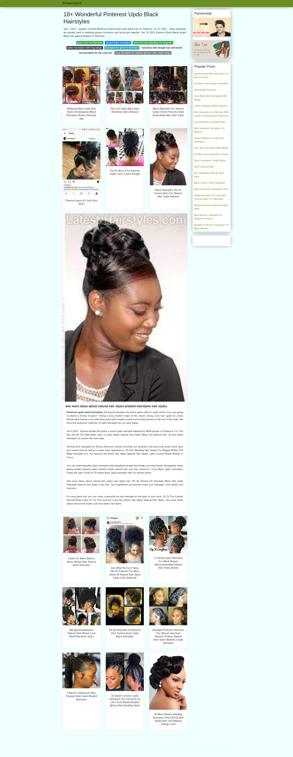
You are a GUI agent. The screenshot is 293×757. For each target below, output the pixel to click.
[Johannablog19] (212, 26)
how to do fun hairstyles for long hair (152, 42)
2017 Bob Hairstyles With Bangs (211, 147)
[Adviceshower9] (212, 49)
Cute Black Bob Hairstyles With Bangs (210, 98)
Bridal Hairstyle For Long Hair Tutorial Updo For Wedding (210, 197)
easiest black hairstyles (118, 42)
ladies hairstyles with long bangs (84, 47)
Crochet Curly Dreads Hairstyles (211, 83)
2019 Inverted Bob (204, 166)
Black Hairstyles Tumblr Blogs (210, 160)
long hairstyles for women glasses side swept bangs (142, 53)
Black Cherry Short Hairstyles (209, 182)
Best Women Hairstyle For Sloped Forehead (208, 217)
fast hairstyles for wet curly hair (95, 53)
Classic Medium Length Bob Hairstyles (209, 140)
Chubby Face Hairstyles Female (211, 154)
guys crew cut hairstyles (90, 42)
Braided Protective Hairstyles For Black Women (211, 226)
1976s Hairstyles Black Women (210, 105)
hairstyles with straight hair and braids (162, 47)
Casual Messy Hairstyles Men (210, 122)
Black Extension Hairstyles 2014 (211, 189)
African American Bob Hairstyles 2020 (211, 207)
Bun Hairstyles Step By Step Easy (209, 175)
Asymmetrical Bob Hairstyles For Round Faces (211, 75)
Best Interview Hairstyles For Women (209, 130)
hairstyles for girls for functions (122, 47)
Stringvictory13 (71, 3)
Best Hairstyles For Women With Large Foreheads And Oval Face (211, 114)
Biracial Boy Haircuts (205, 89)
